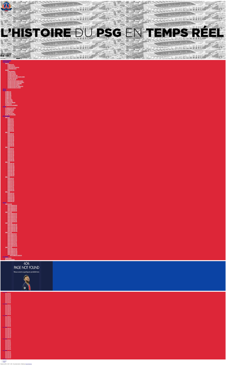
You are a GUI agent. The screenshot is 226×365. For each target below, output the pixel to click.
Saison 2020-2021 (11, 193)
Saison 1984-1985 (11, 139)
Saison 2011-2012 (11, 179)
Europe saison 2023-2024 (12, 252)
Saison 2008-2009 (11, 174)
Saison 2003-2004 (11, 167)
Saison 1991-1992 (11, 150)
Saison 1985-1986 (11, 140)
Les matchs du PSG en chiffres (13, 67)
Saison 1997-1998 (11, 158)
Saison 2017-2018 (11, 187)
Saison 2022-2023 (11, 196)
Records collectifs (11, 66)
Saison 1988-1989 (11, 144)
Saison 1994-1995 (11, 154)
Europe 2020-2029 (8, 247)
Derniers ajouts (8, 258)
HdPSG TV (4, 89)
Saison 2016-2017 (11, 186)
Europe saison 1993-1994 (12, 214)
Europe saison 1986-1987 (12, 209)
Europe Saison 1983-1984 (12, 206)
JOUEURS (4, 106)
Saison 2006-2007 (11, 171)
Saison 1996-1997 (11, 156)
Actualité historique (7, 60)
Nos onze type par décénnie (10, 114)
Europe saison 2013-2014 (12, 237)
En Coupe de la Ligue (9, 101)
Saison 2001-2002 (11, 164)
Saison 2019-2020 (11, 190)
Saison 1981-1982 (11, 135)
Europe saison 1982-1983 (12, 205)
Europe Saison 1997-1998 (12, 220)
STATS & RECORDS (6, 62)
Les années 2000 (8, 95)
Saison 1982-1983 (11, 136)
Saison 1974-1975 (11, 124)
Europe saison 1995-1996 (12, 217)
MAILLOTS (4, 90)
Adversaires (5, 358)
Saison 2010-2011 (11, 178)
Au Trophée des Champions (10, 102)
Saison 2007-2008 (11, 173)
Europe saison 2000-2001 (12, 224)
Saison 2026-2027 (11, 201)
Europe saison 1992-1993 (12, 213)
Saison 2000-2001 (11, 163)
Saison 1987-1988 (11, 143)
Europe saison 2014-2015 (12, 239)
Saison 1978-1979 (11, 129)
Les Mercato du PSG (9, 112)
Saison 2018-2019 (11, 189)
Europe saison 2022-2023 (12, 251)
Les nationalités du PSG (9, 113)
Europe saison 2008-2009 (12, 231)
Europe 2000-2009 (8, 223)
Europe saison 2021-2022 (12, 250)
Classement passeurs (12, 74)
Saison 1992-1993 (11, 151)
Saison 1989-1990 (11, 146)
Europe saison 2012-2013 (12, 236)
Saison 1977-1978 (11, 128)
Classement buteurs (12, 72)
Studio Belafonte (29, 363)
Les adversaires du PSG (12, 68)
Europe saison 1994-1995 (12, 216)
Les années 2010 (8, 97)
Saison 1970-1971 (11, 118)
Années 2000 (7, 162)
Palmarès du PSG (11, 64)
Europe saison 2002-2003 (12, 227)
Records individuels (11, 71)
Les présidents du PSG (9, 110)
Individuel (7, 70)
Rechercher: (2, 58)
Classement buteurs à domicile (14, 85)
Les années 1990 (8, 94)
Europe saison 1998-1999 (12, 221)
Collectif (7, 63)
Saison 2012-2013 (11, 181)
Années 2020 (7, 191)
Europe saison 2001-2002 (12, 225)
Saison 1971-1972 (11, 120)
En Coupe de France (8, 100)
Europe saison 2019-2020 (12, 246)
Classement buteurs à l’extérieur (14, 87)
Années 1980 (7, 132)
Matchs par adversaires (10, 259)
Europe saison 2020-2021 (12, 248)
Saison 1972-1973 (11, 121)
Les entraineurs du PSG (9, 109)
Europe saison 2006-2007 (12, 229)
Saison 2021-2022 (11, 194)
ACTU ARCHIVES (5, 256)
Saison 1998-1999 (11, 159)
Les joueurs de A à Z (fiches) (10, 108)
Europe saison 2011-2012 (12, 235)
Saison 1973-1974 (11, 123)
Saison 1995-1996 (11, 155)
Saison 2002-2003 (11, 166)
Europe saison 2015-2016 (12, 240)
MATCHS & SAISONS (6, 116)
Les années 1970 (8, 91)
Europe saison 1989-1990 (12, 210)
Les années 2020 (8, 98)
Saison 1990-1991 (11, 148)
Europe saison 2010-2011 (12, 233)
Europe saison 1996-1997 (12, 219)
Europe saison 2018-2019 (12, 244)
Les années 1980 (8, 93)
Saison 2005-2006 (11, 170)
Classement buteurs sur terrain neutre (15, 86)
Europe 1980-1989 (8, 204)
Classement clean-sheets (13, 78)
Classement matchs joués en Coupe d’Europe (16, 77)
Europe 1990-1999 (8, 212)
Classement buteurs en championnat (15, 83)
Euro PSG (4, 202)
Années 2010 (7, 177)
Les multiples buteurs (12, 79)
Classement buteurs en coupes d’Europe (15, 81)
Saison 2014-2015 (11, 183)
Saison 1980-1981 (11, 133)
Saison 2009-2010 (11, 175)
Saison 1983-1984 (11, 137)
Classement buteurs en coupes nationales (16, 82)
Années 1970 (7, 117)
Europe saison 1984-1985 (12, 208)
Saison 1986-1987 (11, 141)
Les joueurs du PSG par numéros (11, 105)
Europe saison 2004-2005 (12, 228)
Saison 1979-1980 (11, 131)
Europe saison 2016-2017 (12, 242)
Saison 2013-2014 (11, 182)
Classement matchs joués (13, 75)
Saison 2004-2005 (11, 169)
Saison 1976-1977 (11, 127)
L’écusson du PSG (8, 104)
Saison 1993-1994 (11, 152)
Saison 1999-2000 (11, 160)
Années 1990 (7, 147)
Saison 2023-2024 (11, 197)
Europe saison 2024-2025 (12, 254)
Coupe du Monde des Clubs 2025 (16, 255)
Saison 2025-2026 (11, 200)
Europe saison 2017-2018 (12, 243)
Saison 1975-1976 (11, 125)
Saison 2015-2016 (11, 185)
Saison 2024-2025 (11, 198)
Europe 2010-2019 (8, 232)
